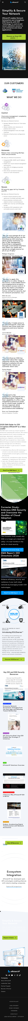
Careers (3, 991)
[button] (14, 37)
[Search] (25, 2)
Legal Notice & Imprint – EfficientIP (14, 1016)
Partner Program (5, 986)
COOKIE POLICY (14, 1014)
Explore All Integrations (14, 886)
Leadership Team (6, 983)
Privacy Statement (14, 1008)
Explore (5, 844)
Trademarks (14, 1010)
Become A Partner (6, 988)
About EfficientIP (6, 980)
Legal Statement (14, 1005)
